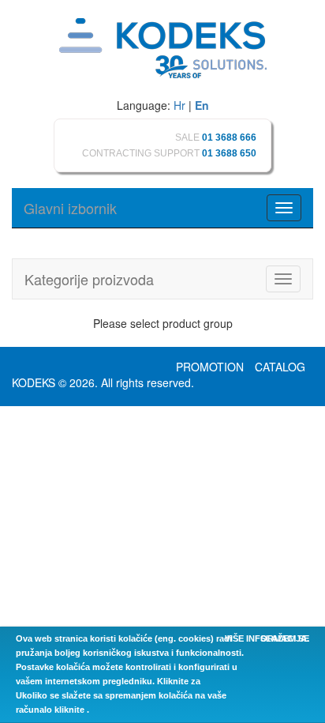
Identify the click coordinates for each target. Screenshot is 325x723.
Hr (179, 105)
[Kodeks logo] (162, 49)
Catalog (280, 367)
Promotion (210, 367)
